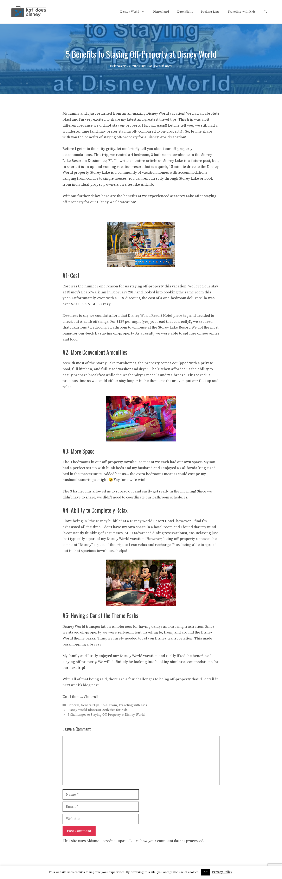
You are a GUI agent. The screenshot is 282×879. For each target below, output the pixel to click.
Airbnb (147, 184)
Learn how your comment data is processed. (166, 841)
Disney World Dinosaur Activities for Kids (98, 710)
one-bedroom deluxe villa (185, 298)
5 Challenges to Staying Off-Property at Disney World (106, 715)
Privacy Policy (222, 872)
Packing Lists (210, 12)
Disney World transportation (87, 626)
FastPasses (114, 533)
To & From (109, 705)
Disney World (129, 12)
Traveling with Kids (242, 12)
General (73, 705)
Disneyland (161, 12)
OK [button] (205, 872)
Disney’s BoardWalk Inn (86, 292)
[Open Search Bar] (265, 12)
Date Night (185, 12)
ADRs (128, 533)
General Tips (90, 705)
